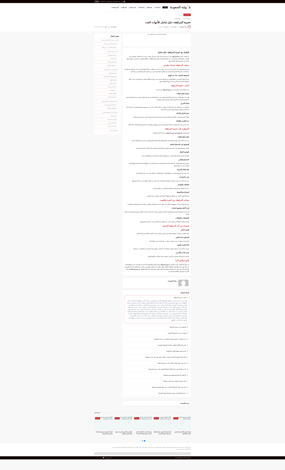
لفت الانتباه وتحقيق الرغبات (110, 104)
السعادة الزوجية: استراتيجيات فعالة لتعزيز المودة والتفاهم (104, 432)
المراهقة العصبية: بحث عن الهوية (109, 47)
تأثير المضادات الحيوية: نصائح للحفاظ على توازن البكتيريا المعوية (162, 432)
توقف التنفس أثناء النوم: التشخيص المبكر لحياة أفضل (183, 432)
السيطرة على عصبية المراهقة (110, 69)
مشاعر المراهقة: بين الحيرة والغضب (109, 101)
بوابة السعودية (172, 281)
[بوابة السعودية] (179, 7)
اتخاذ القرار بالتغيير (112, 122)
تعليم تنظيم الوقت (112, 73)
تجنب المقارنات (112, 90)
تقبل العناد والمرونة (112, 86)
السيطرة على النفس (111, 119)
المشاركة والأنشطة (112, 97)
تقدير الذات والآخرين (111, 126)
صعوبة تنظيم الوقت (112, 55)
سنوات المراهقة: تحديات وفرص (110, 43)
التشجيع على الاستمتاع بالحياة (110, 76)
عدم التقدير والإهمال (111, 65)
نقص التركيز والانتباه (111, 62)
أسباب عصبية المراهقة (112, 51)
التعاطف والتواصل (112, 93)
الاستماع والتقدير (112, 83)
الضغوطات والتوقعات (111, 108)
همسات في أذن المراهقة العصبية (110, 112)
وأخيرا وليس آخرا (113, 130)
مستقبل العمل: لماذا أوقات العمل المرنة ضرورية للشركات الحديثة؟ (144, 432)
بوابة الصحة (186, 14)
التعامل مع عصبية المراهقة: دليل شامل (110, 40)
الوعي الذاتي (113, 116)
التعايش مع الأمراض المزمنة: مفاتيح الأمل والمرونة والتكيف (123, 432)
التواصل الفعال (113, 80)
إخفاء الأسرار (113, 58)
